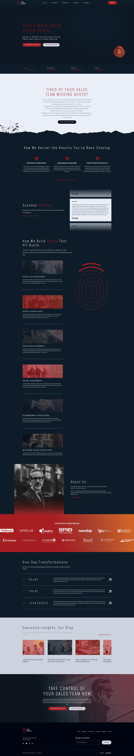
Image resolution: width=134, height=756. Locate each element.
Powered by (102, 753)
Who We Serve (65, 3)
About (44, 3)
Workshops (86, 3)
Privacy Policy (39, 753)
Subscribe (106, 742)
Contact (109, 731)
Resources (76, 3)
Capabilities (54, 3)
